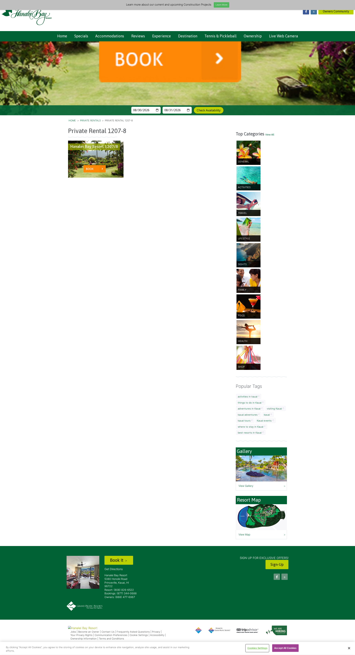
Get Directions (113, 569)
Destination (187, 36)
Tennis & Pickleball (220, 36)
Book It (117, 560)
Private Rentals (90, 120)
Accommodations (109, 36)
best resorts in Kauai (250, 432)
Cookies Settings (257, 647)
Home (62, 36)
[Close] (349, 648)
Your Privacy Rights (81, 635)
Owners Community (336, 11)
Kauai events (264, 420)
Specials (81, 36)
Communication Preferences (111, 635)
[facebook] (306, 11)
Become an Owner (88, 631)
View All (269, 134)
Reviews (138, 36)
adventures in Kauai (249, 408)
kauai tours (244, 420)
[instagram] (313, 11)
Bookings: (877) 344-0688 (120, 593)
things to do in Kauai (249, 402)
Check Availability (209, 110)
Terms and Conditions (111, 638)
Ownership (253, 36)
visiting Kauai (274, 408)
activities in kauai (247, 396)
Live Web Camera (283, 36)
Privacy (156, 631)
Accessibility (157, 635)
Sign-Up (277, 564)
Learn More (221, 4)
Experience (161, 36)
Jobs (73, 631)
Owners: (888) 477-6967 (119, 597)
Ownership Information (83, 638)
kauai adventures (248, 414)
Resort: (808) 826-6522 (119, 589)
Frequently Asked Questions (133, 631)
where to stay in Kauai (250, 426)
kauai (267, 414)
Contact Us (108, 631)
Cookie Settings (139, 635)
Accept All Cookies (285, 647)
